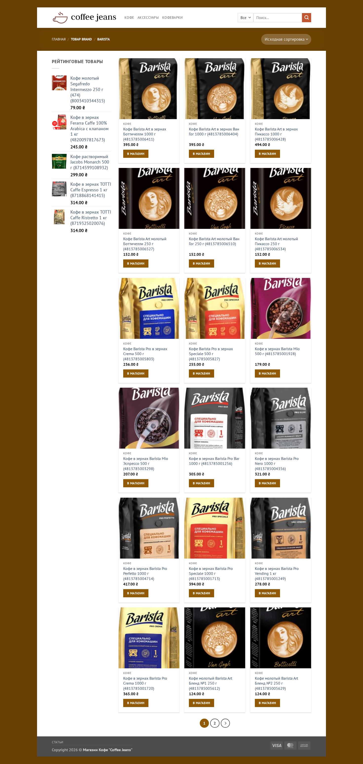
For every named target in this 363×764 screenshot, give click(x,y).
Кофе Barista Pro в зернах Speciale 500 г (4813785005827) (211, 353)
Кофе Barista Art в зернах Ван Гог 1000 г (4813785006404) (214, 132)
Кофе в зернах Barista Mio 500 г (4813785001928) (277, 351)
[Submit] (306, 17)
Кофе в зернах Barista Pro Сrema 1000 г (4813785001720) (145, 683)
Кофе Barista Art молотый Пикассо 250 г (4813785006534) (276, 243)
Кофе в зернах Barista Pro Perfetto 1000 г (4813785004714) (145, 573)
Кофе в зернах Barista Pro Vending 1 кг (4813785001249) (277, 573)
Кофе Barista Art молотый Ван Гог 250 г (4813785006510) (214, 241)
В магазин (135, 154)
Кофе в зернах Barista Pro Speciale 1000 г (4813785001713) (211, 573)
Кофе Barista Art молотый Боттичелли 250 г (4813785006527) (144, 243)
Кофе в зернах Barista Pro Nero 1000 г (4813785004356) (277, 463)
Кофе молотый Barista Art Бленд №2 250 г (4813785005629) (276, 683)
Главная (59, 39)
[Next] (225, 723)
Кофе (129, 17)
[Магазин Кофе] (84, 17)
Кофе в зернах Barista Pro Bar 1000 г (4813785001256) (214, 461)
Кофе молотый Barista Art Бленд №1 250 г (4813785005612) (210, 683)
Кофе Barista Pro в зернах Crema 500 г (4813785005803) (145, 353)
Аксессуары (148, 17)
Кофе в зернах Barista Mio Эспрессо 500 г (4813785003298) (145, 463)
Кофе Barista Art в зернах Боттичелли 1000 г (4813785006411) (144, 134)
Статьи (57, 742)
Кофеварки (172, 17)
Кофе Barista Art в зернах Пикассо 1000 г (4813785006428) (276, 134)
